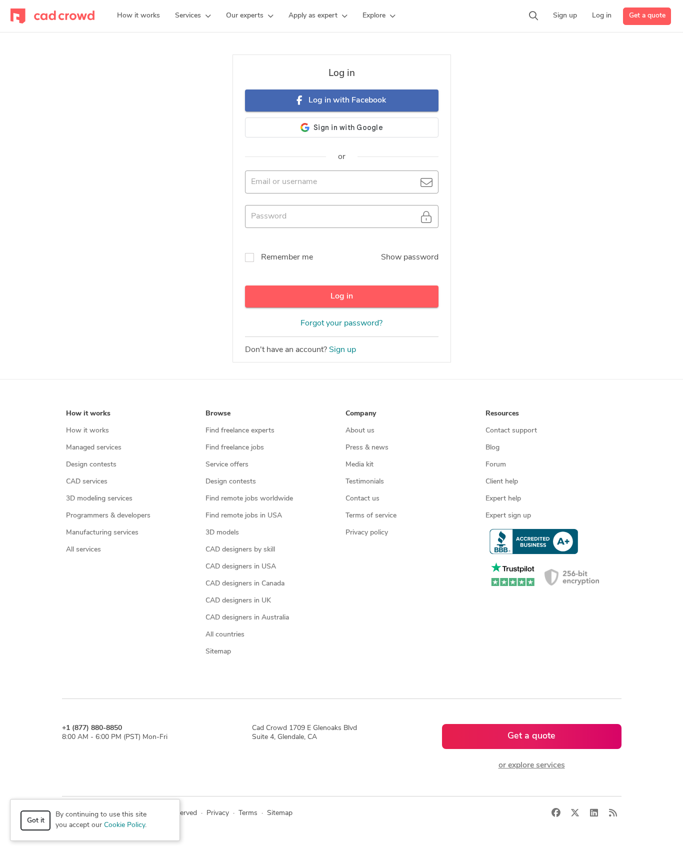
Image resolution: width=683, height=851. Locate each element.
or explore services (531, 766)
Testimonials (365, 482)
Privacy (217, 813)
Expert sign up (508, 516)
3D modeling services (99, 498)
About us (360, 430)
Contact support (511, 430)
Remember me (287, 258)
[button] (193, 16)
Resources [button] (502, 414)
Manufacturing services (102, 532)
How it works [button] (88, 414)
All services (83, 550)
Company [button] (361, 414)
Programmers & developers (108, 516)
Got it (35, 820)
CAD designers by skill (240, 550)
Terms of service (371, 516)
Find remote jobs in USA (244, 516)
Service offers (227, 464)
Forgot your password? (341, 324)
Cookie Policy (124, 825)
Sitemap (218, 652)
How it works (87, 430)
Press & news (367, 448)
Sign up (342, 350)
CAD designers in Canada (245, 584)
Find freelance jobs (235, 448)
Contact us (363, 498)
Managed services (94, 448)
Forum (496, 464)
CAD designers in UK (238, 600)
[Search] (534, 16)
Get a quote (647, 16)
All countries (225, 634)
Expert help (503, 498)
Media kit (360, 464)
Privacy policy (367, 532)
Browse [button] (218, 414)
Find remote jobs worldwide (249, 498)
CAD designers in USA (241, 566)
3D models (222, 532)
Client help (502, 482)
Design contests (91, 464)
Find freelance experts (240, 430)
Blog (493, 448)
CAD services (87, 482)
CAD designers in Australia (247, 618)
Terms (248, 813)
